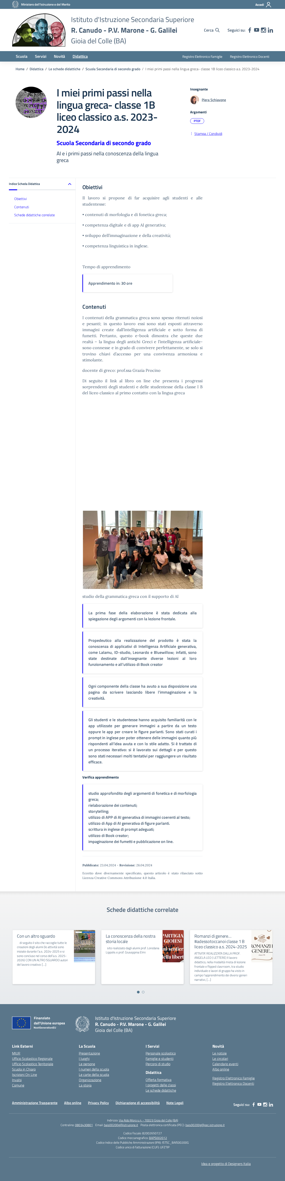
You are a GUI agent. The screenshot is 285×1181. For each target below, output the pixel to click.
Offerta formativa (158, 1079)
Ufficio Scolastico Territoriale (32, 1064)
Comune (18, 1085)
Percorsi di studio (158, 1064)
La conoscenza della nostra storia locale (130, 939)
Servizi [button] (40, 56)
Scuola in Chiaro (24, 1069)
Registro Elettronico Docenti (249, 56)
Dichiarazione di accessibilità (138, 1102)
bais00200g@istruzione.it (121, 1125)
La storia (85, 1085)
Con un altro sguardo (36, 936)
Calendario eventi (225, 1064)
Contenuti (21, 207)
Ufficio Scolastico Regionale (32, 1058)
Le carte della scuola (94, 1074)
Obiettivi (20, 198)
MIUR (16, 1053)
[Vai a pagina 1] (138, 992)
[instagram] (263, 30)
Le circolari (220, 1058)
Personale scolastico (161, 1053)
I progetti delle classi (161, 1085)
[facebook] (249, 30)
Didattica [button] (80, 56)
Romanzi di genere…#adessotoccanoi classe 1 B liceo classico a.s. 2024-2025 (220, 941)
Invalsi (17, 1080)
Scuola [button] (21, 56)
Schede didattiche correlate (34, 215)
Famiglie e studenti (159, 1058)
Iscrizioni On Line (24, 1074)
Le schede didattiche (161, 1090)
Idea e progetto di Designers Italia (226, 1163)
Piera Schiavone (214, 99)
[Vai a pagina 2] (143, 992)
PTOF (197, 120)
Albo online (220, 1069)
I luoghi (84, 1058)
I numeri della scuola (94, 1069)
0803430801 (84, 1125)
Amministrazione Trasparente (34, 1102)
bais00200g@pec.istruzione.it (205, 1125)
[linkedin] (270, 30)
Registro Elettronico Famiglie (202, 56)
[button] (42, 184)
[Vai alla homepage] (38, 30)
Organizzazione (90, 1080)
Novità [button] (59, 56)
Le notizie (219, 1053)
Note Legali (174, 1102)
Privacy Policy (98, 1102)
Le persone (87, 1064)
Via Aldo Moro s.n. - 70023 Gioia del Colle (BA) (148, 1120)
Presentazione (89, 1053)
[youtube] (256, 30)
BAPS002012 (158, 1137)
